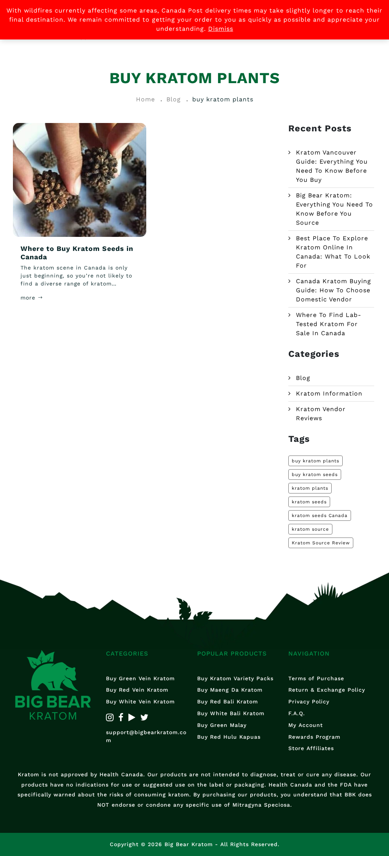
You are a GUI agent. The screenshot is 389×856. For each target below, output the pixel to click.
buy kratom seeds (315, 474)
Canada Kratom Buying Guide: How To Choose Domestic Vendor (333, 290)
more (29, 298)
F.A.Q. (296, 713)
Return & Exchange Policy (326, 690)
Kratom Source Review (321, 542)
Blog (303, 377)
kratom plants (310, 488)
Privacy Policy (308, 701)
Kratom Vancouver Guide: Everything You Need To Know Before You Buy (332, 166)
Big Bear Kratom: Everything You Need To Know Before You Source (334, 209)
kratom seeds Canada (320, 515)
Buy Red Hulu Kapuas (229, 737)
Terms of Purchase (316, 678)
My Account (305, 725)
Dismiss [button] (220, 28)
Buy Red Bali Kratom (227, 701)
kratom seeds (309, 501)
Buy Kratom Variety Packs (235, 678)
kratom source (310, 529)
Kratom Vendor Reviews (321, 413)
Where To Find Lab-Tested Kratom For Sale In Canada (328, 324)
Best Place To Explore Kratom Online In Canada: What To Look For (333, 252)
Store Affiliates (311, 748)
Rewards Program (314, 737)
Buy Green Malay (222, 725)
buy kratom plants (315, 460)
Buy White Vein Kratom (140, 701)
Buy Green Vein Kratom (140, 678)
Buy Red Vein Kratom (137, 690)
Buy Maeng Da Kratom (229, 690)
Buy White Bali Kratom (230, 713)
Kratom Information (329, 393)
